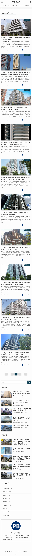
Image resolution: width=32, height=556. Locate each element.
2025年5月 (6, 495)
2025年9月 (7, 491)
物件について (12, 551)
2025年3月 (7, 501)
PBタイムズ (16, 2)
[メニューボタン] (2, 2)
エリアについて (19, 551)
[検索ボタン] (30, 2)
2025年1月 (7, 508)
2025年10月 (7, 488)
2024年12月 (7, 512)
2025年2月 (7, 505)
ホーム (6, 551)
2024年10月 (7, 515)
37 (26, 374)
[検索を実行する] (29, 382)
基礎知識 (25, 551)
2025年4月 (7, 498)
